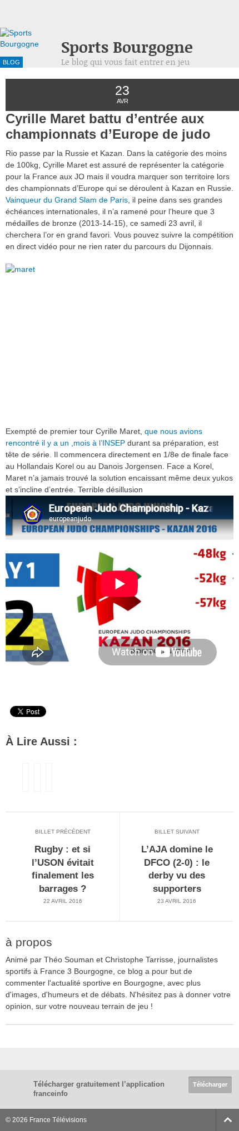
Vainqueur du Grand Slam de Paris (67, 199)
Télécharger (210, 1084)
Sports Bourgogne (127, 47)
